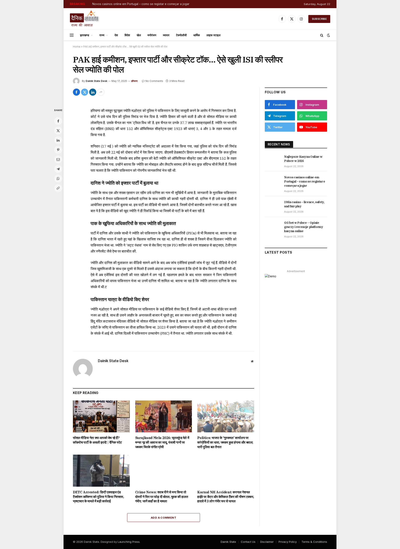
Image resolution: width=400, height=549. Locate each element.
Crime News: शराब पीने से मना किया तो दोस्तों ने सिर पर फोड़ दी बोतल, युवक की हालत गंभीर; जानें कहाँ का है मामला (161, 496)
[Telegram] (58, 169)
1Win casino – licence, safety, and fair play (304, 204)
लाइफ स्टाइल (213, 35)
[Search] (321, 35)
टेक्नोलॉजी (181, 35)
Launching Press (129, 541)
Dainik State (228, 541)
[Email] (58, 159)
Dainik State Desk (96, 81)
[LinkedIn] (58, 140)
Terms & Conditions (314, 541)
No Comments (154, 81)
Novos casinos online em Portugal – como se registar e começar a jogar (140, 4)
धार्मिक (196, 35)
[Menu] (72, 35)
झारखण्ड (84, 35)
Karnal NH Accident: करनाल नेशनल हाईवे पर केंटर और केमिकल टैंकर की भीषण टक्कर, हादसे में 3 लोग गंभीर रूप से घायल (225, 496)
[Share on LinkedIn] (92, 92)
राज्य (101, 35)
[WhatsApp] (58, 179)
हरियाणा (134, 81)
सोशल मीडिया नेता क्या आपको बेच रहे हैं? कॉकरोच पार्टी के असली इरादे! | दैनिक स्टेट (97, 440)
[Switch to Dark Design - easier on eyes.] (328, 35)
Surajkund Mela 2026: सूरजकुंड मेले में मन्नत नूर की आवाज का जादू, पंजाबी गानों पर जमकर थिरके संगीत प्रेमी (162, 442)
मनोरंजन (152, 35)
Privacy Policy (288, 541)
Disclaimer (267, 541)
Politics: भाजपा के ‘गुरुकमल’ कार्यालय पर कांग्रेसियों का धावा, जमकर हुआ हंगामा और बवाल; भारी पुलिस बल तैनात (225, 442)
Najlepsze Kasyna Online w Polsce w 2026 (303, 159)
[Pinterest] (58, 150)
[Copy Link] (58, 188)
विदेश (127, 35)
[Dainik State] (85, 19)
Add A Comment (163, 517)
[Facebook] (58, 121)
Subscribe (319, 18)
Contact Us (248, 541)
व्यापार (166, 35)
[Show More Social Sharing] (100, 92)
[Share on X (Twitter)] (84, 92)
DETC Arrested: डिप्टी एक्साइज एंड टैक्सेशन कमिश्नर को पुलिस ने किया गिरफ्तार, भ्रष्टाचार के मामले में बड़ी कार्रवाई (98, 496)
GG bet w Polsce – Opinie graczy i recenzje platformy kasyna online (303, 227)
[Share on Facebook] (76, 92)
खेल (139, 35)
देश (116, 35)
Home (76, 46)
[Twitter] (58, 131)
